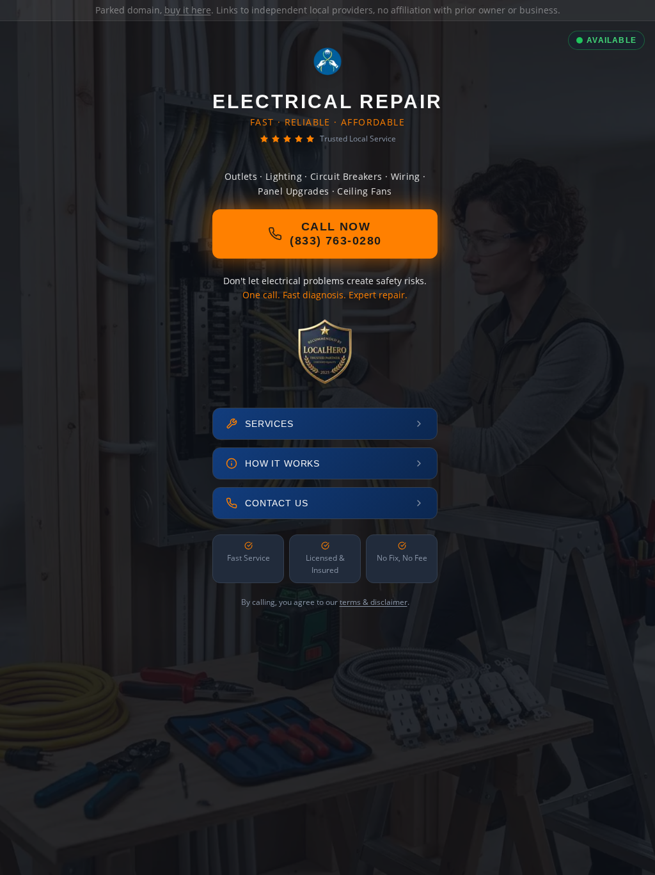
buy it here (187, 10)
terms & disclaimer (373, 602)
